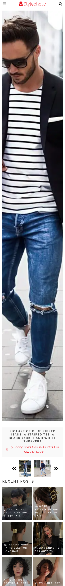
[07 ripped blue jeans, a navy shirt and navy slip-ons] (42, 468)
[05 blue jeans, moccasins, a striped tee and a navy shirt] (25, 468)
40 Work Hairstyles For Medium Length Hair (46, 511)
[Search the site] (60, 4)
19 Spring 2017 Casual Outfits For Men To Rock (33, 449)
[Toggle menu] (4, 4)
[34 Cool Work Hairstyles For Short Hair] (17, 503)
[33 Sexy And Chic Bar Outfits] (48, 538)
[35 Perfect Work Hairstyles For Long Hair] (17, 538)
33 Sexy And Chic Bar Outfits (47, 549)
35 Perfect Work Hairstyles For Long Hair (16, 547)
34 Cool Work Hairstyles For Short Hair (15, 512)
